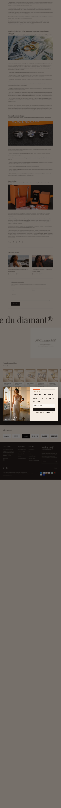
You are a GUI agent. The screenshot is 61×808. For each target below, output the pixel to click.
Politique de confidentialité (49, 412)
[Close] (56, 388)
